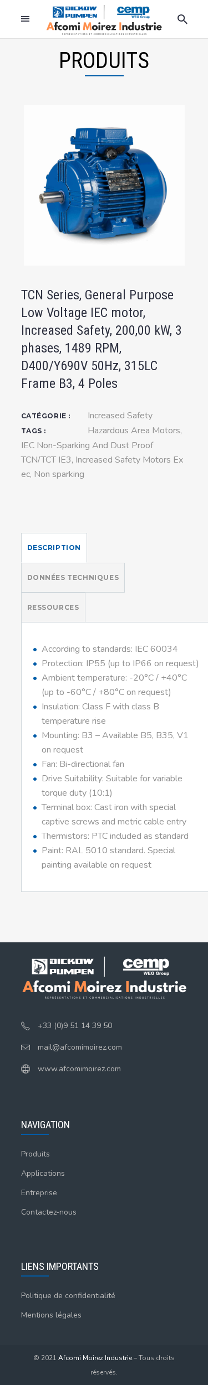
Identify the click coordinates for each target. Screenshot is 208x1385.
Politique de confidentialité (68, 1295)
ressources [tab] (53, 607)
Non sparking (59, 474)
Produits (35, 1154)
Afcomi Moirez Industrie (95, 1357)
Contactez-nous (49, 1212)
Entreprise (39, 1192)
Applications (43, 1173)
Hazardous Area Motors (134, 430)
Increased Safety (120, 415)
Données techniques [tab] (73, 577)
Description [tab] (54, 547)
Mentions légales (51, 1315)
